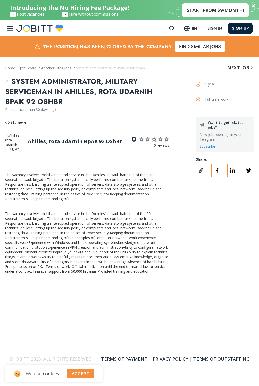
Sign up (240, 28)
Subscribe (207, 146)
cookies (51, 374)
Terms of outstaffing (221, 359)
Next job (238, 68)
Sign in (214, 28)
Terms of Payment (124, 359)
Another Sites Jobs (56, 68)
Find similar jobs (200, 46)
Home (10, 68)
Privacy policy (170, 359)
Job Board (28, 68)
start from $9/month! (215, 10)
